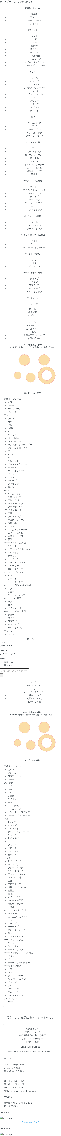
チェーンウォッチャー (34, 247)
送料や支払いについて (34, 335)
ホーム (32, 322)
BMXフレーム (34, 20)
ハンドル (34, 186)
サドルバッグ (34, 123)
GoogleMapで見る (30, 1122)
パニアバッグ (34, 126)
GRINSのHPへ (32, 325)
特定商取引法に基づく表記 (32, 1035)
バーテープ (34, 200)
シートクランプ (34, 228)
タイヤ (34, 282)
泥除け (34, 46)
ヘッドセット (34, 193)
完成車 (34, 14)
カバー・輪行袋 (34, 168)
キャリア (34, 52)
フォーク (34, 23)
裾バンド (34, 110)
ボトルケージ (34, 59)
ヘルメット (34, 84)
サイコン (34, 49)
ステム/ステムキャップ (34, 190)
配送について (32, 1029)
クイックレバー (34, 266)
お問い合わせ (34, 338)
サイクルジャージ (34, 94)
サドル (34, 222)
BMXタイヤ (34, 285)
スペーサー (34, 206)
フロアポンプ (34, 151)
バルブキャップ (34, 291)
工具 (34, 148)
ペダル (34, 241)
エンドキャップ (34, 209)
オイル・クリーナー (34, 164)
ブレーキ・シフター (34, 203)
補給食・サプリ (34, 171)
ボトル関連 (34, 55)
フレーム (34, 17)
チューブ (34, 278)
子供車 (34, 174)
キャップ (34, 81)
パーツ (34, 304)
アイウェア (34, 107)
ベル (34, 42)
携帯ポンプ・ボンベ (34, 155)
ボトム (34, 97)
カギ (34, 39)
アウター (34, 101)
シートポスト (34, 225)
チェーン (34, 244)
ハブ (34, 260)
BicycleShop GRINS (30, 1047)
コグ (34, 263)
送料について (34, 695)
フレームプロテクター (34, 65)
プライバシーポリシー (32, 1038)
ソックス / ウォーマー (34, 87)
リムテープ (34, 288)
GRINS (3, 650)
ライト (34, 36)
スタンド (34, 161)
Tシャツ (34, 78)
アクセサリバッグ (34, 136)
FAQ (34, 332)
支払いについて (34, 698)
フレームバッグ (34, 129)
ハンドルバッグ (34, 132)
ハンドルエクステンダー (34, 62)
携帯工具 (34, 158)
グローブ (34, 104)
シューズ (34, 91)
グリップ (34, 196)
